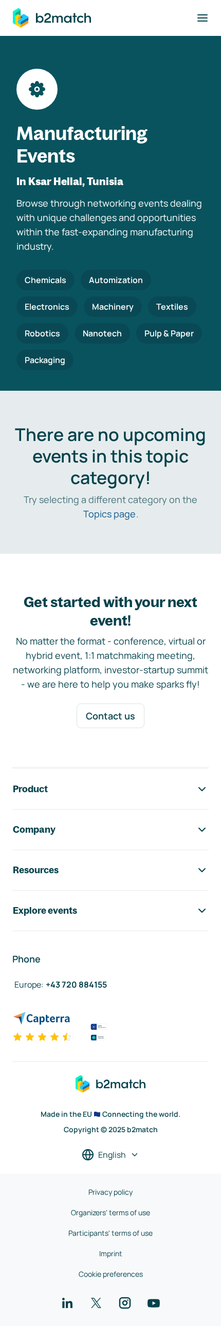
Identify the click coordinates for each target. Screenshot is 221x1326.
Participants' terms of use (110, 1233)
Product (30, 789)
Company (34, 829)
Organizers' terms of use (110, 1212)
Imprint (110, 1253)
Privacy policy (110, 1192)
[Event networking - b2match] (51, 18)
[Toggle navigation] (202, 18)
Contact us (110, 716)
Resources (36, 870)
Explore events (45, 910)
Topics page (109, 514)
